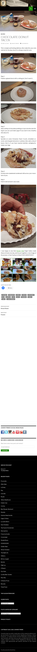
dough (24, 294)
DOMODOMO (5, 543)
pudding (24, 297)
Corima (3, 506)
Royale (2, 496)
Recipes (3, 34)
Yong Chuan (4, 587)
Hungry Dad (20, 251)
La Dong (3, 487)
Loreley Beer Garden (6, 574)
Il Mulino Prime (5, 580)
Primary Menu (35, 9)
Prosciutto (4, 481)
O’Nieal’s (3, 568)
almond (4, 294)
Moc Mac (3, 577)
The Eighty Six (4, 552)
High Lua (3, 565)
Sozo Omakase (5, 524)
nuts (18, 297)
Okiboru (3, 556)
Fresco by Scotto (5, 534)
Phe (2, 490)
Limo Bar (3, 493)
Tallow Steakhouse (6, 500)
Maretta (3, 512)
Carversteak (4, 537)
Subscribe (5, 450)
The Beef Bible (5, 470)
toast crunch (11, 299)
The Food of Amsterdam (7, 528)
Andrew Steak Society (6, 515)
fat (3, 297)
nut (13, 297)
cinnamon (11, 294)
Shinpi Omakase (5, 549)
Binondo (3, 584)
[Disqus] (18, 345)
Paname (4, 313)
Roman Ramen (5, 307)
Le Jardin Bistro (5, 521)
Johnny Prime (15, 43)
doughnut (31, 294)
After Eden (4, 484)
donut (18, 294)
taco (3, 299)
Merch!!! (3, 469)
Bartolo (3, 562)
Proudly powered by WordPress (8, 650)
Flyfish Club (4, 503)
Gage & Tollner (5, 518)
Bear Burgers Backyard (7, 509)
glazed (8, 297)
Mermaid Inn (4, 531)
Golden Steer (4, 546)
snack (30, 297)
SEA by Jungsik (5, 559)
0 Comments (24, 43)
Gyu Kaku (3, 571)
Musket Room (4, 540)
